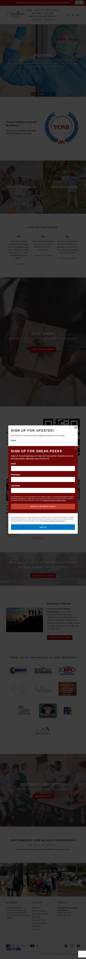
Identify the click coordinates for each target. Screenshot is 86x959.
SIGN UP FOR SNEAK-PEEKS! (43, 506)
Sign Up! (43, 527)
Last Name (15, 485)
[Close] (75, 427)
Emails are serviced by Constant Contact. (54, 521)
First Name (15, 475)
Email (13, 440)
